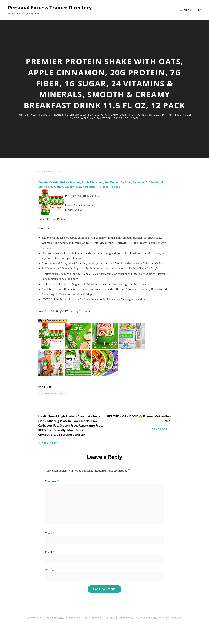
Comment (52, 481)
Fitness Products (38, 114)
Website (49, 570)
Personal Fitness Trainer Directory (50, 7)
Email (50, 552)
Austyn (45, 171)
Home (21, 114)
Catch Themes (172, 618)
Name (50, 533)
